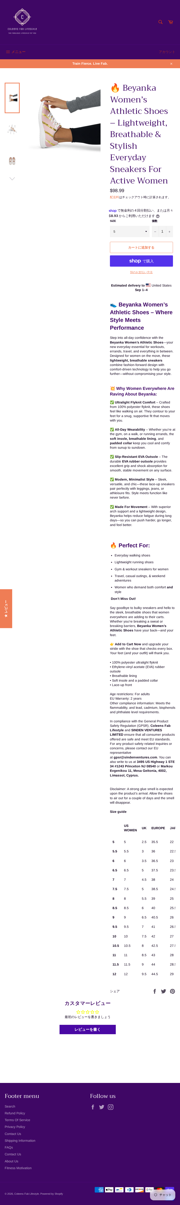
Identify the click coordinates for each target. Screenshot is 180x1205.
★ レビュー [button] (6, 608)
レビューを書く (88, 1029)
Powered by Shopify (51, 1193)
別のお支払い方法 (141, 272)
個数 (155, 221)
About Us (11, 1161)
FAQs (9, 1147)
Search (10, 1106)
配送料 (114, 197)
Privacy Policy (15, 1127)
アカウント (167, 52)
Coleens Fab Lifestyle (26, 1193)
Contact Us (13, 1134)
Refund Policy (15, 1113)
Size (113, 221)
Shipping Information (20, 1140)
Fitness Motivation (18, 1168)
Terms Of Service (17, 1120)
